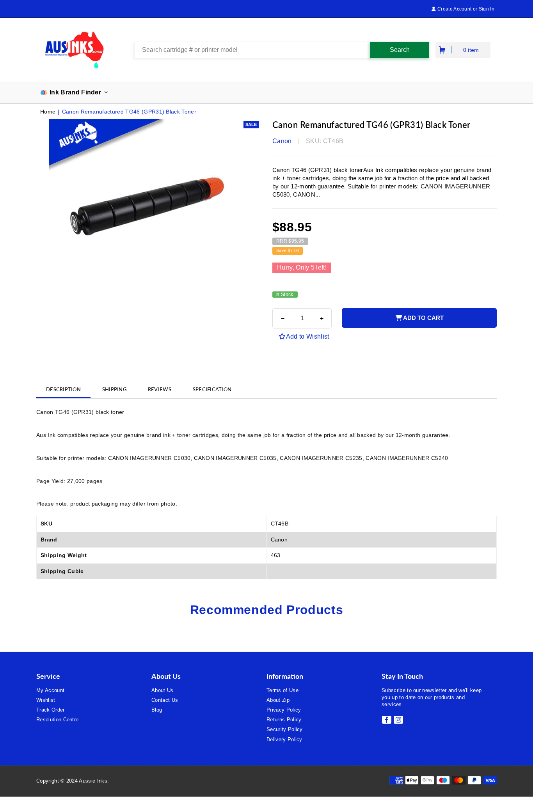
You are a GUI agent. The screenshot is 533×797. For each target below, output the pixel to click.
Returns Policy (283, 719)
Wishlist (45, 700)
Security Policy (284, 729)
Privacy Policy (283, 710)
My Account (50, 690)
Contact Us (164, 700)
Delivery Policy (284, 739)
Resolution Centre (57, 719)
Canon (282, 141)
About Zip (278, 700)
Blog (156, 710)
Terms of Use (282, 690)
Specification (212, 389)
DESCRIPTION (63, 389)
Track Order (50, 710)
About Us (162, 690)
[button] (442, 49)
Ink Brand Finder (75, 92)
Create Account (453, 9)
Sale (251, 124)
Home (47, 111)
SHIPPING (114, 389)
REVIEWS (159, 389)
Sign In (486, 9)
